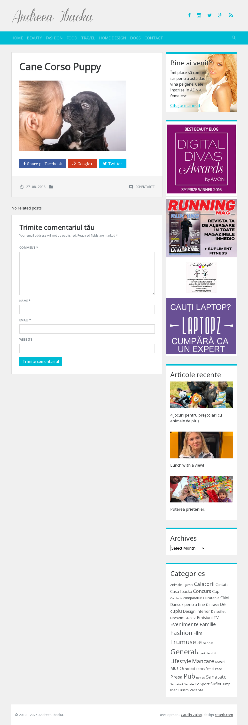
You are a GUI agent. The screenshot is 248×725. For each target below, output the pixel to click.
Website (25, 339)
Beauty (34, 38)
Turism (183, 690)
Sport (204, 683)
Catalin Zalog (191, 714)
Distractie (177, 618)
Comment (28, 248)
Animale (176, 585)
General (183, 652)
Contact (154, 38)
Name (25, 301)
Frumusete (186, 641)
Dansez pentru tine (187, 604)
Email (25, 320)
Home (17, 38)
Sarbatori (176, 684)
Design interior (196, 611)
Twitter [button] (115, 163)
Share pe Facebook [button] (44, 163)
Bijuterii (188, 585)
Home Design (112, 38)
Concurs (202, 591)
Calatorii (204, 584)
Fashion (54, 38)
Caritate (222, 584)
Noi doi (190, 669)
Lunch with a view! (187, 465)
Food (72, 38)
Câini (224, 597)
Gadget (208, 643)
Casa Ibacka (181, 591)
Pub (189, 676)
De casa (212, 604)
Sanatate (216, 676)
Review (200, 677)
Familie (208, 624)
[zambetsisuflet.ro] (201, 277)
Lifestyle (180, 661)
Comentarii (145, 186)
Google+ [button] (85, 163)
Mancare (203, 661)
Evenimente (184, 624)
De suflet (218, 611)
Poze (218, 669)
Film (197, 633)
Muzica (177, 668)
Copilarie (176, 598)
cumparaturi (192, 598)
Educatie (190, 618)
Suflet (215, 684)
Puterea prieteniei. (187, 509)
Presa (176, 677)
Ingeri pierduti (206, 653)
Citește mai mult (185, 105)
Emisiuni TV (208, 617)
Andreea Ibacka (52, 16)
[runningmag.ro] (201, 228)
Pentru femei (205, 669)
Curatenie (211, 597)
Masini (220, 661)
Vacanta (196, 690)
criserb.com (224, 714)
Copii (216, 591)
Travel (88, 38)
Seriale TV (191, 684)
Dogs (135, 38)
